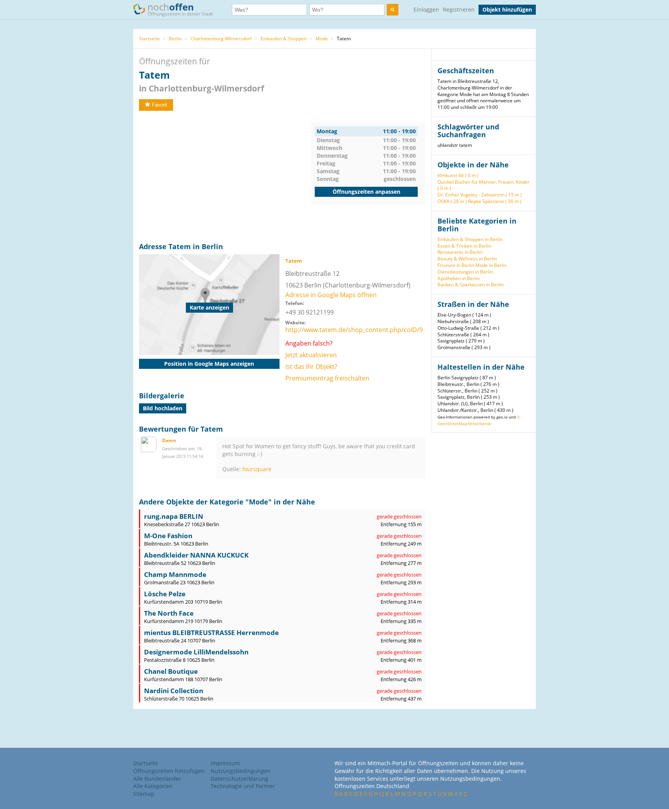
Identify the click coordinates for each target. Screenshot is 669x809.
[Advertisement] (225, 176)
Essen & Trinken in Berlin (464, 246)
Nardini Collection (173, 690)
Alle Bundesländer (157, 778)
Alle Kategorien (153, 786)
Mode (322, 38)
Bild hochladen (162, 408)
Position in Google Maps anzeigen (209, 363)
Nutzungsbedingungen (241, 771)
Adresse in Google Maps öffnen (331, 295)
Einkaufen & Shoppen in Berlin (470, 239)
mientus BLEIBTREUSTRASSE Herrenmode (211, 632)
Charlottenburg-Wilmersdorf (221, 38)
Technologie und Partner (243, 786)
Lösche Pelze (164, 593)
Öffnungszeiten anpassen (366, 191)
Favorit (159, 105)
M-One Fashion (168, 535)
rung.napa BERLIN (173, 516)
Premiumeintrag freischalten (327, 378)
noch (180, 8)
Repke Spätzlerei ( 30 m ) (494, 201)
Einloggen (426, 9)
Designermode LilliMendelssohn (196, 651)
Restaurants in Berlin (459, 252)
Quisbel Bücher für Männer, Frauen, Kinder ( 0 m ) (483, 185)
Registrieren (459, 9)
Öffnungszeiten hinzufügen (169, 771)
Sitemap (143, 793)
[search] (392, 9)
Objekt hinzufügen (507, 9)
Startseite (149, 38)
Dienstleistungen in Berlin (465, 272)
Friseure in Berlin (455, 265)
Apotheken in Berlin (458, 278)
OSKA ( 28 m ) (452, 201)
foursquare (256, 469)
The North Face (169, 613)
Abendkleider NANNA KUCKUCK (196, 555)
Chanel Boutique (171, 671)
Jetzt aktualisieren (311, 355)
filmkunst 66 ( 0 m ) (458, 175)
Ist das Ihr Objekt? (311, 366)
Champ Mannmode (175, 574)
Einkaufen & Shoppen (284, 38)
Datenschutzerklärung (239, 778)
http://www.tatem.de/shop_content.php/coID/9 (354, 329)
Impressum (225, 763)
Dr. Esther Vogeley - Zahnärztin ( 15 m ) (479, 194)
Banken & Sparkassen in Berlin (470, 284)
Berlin (175, 38)
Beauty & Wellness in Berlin (467, 258)
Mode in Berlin (491, 265)
